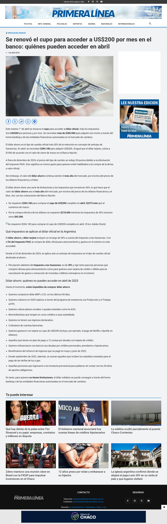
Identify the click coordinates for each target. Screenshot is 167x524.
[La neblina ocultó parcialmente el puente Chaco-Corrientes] (136, 413)
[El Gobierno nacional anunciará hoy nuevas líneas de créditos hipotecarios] (83, 413)
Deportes (77, 24)
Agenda (91, 24)
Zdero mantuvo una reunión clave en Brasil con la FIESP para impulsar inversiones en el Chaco (28, 475)
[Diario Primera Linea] (83, 12)
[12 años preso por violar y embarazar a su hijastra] (83, 455)
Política (28, 24)
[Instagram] (93, 2)
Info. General (44, 24)
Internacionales (126, 24)
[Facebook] (89, 2)
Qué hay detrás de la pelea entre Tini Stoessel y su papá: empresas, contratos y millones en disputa (30, 432)
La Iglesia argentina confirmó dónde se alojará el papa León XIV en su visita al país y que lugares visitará (134, 475)
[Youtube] (101, 2)
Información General (17, 33)
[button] (150, 24)
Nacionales (106, 24)
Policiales (62, 24)
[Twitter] (97, 2)
